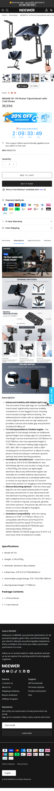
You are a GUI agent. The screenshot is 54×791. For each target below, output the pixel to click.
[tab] (22, 86)
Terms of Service (8, 764)
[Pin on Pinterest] (15, 93)
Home (4, 15)
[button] (51, 395)
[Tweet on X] (9, 93)
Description (19, 240)
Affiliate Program (10, 699)
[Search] (8, 10)
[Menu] (3, 10)
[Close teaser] (48, 404)
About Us (6, 687)
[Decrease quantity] (4, 164)
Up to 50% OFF (31, 2)
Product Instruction (37, 691)
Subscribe (27, 733)
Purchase (6, 240)
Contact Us (7, 683)
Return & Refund (9, 695)
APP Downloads (35, 683)
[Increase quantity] (14, 164)
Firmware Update (36, 687)
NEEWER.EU (12, 779)
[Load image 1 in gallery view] (27, 45)
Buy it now (27, 183)
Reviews (47, 240)
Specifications (34, 240)
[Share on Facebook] (12, 93)
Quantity (6, 159)
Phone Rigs (13, 15)
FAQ (30, 695)
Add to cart (27, 175)
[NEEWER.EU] (27, 10)
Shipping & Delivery (10, 691)
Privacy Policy (22, 764)
